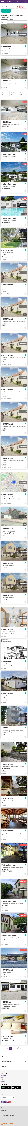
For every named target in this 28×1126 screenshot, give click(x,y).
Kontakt (3, 1081)
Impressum (3, 1110)
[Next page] (20, 1048)
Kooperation (4, 1075)
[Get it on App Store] (16, 1087)
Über (2, 1077)
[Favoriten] (10, 2)
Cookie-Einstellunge (6, 1118)
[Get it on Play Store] (6, 1087)
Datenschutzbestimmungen (7, 1115)
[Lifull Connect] (8, 1124)
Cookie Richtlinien (5, 1113)
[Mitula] (4, 1)
